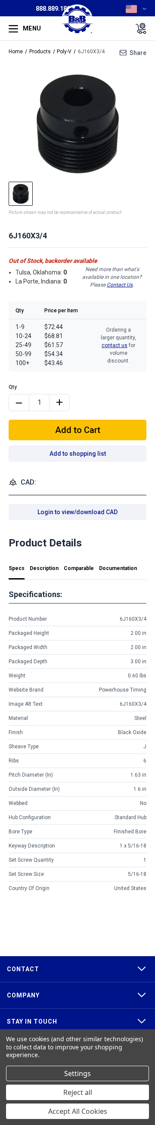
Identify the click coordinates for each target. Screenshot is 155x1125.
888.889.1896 (55, 8)
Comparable (79, 568)
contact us (114, 345)
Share (138, 52)
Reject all (77, 1092)
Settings (77, 1073)
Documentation (118, 568)
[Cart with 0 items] (138, 28)
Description (44, 568)
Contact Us (120, 285)
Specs (17, 568)
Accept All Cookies (77, 1111)
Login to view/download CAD (77, 512)
